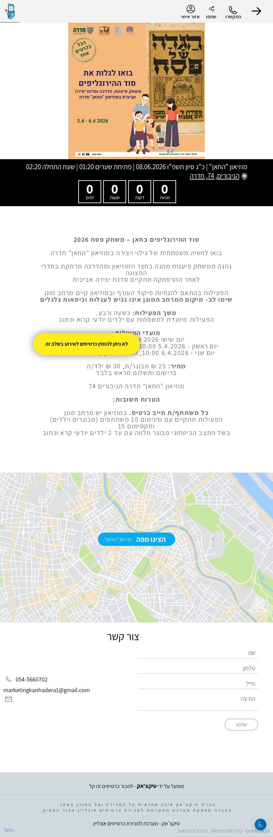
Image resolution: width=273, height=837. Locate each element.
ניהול (9, 830)
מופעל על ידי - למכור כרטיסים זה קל (136, 786)
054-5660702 (32, 679)
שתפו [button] (211, 16)
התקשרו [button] (233, 16)
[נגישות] (260, 824)
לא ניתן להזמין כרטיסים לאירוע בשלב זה (86, 343)
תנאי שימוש (257, 830)
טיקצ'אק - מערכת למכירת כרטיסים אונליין (136, 823)
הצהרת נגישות (192, 830)
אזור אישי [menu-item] (190, 16)
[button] (256, 11)
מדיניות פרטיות (226, 830)
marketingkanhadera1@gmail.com (46, 690)
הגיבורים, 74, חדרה (214, 175)
